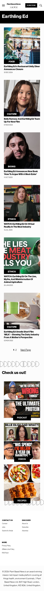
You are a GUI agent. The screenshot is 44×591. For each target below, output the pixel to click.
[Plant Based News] (3, 5)
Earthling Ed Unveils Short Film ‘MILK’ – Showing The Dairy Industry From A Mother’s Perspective (21, 334)
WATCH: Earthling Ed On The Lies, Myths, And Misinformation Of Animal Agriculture (20, 279)
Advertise (25, 531)
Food (12, 61)
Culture (12, 114)
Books (12, 166)
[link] (14, 7)
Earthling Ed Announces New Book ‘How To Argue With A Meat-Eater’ (21, 173)
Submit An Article (7, 531)
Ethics (12, 219)
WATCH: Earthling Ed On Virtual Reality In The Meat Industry (19, 225)
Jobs (3, 527)
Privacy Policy (6, 546)
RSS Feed (5, 553)
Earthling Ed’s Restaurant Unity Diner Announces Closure (22, 68)
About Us (25, 523)
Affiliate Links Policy (8, 549)
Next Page (26, 349)
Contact (4, 523)
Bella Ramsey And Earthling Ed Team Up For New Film (22, 120)
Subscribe (31, 5)
